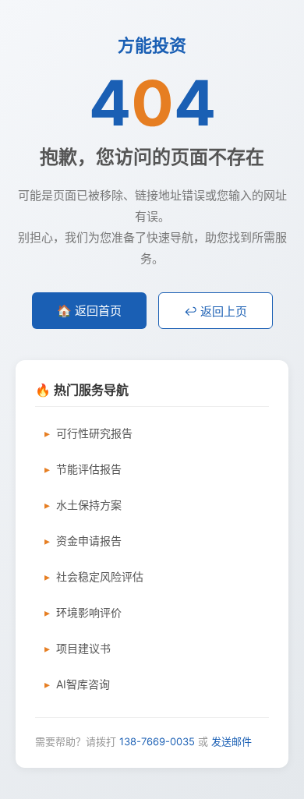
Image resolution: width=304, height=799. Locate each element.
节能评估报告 (89, 469)
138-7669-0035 (157, 741)
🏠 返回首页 (89, 310)
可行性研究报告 (94, 433)
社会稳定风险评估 (99, 576)
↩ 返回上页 (215, 311)
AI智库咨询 (83, 684)
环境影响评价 (89, 612)
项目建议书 (83, 648)
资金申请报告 (89, 540)
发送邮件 (231, 741)
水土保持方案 (89, 504)
